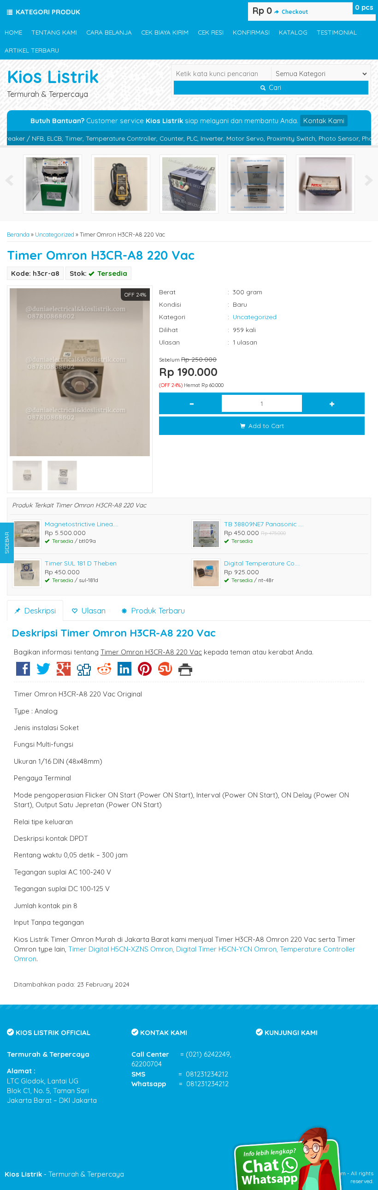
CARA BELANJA (109, 32)
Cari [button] (274, 87)
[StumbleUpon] (165, 672)
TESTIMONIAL (337, 32)
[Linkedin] (124, 672)
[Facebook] (23, 672)
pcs (364, 7)
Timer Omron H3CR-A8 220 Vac (101, 255)
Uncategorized (54, 234)
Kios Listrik (53, 76)
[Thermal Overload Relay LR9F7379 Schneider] (52, 183)
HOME (13, 32)
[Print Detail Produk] (185, 672)
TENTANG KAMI (54, 32)
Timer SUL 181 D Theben (81, 563)
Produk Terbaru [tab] (157, 610)
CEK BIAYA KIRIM (165, 32)
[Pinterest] (145, 672)
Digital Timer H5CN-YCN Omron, (227, 949)
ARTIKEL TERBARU (32, 50)
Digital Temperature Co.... (262, 563)
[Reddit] (104, 672)
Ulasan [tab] (92, 610)
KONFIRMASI (251, 32)
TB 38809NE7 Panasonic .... (264, 524)
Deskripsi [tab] (39, 610)
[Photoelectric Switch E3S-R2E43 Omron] (120, 183)
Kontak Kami (323, 120)
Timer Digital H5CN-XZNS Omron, (121, 949)
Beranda (18, 234)
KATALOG (293, 32)
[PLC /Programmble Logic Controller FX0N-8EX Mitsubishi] (257, 183)
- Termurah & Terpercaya (64, 1174)
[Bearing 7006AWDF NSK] (325, 183)
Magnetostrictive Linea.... (81, 524)
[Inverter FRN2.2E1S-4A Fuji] (189, 183)
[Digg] (84, 672)
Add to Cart (265, 425)
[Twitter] (43, 672)
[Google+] (63, 672)
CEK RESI (211, 32)
